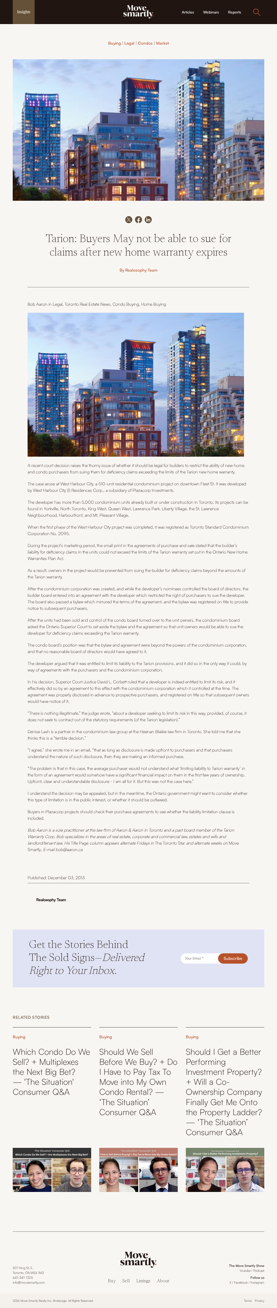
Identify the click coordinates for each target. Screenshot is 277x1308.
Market (162, 43)
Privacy (259, 1301)
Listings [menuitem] (143, 1281)
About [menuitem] (163, 1281)
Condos (145, 43)
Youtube (244, 1271)
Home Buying (153, 304)
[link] (138, 11)
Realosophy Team (141, 270)
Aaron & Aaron (129, 830)
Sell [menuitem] (126, 1281)
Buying (114, 43)
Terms (248, 1301)
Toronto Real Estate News (87, 304)
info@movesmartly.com (29, 1282)
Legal (129, 43)
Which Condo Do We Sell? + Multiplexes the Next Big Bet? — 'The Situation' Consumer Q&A (51, 1072)
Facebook (241, 1282)
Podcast (258, 1271)
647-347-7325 (23, 1278)
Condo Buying (126, 304)
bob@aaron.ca (69, 849)
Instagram (257, 1282)
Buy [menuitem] (112, 1281)
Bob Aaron (37, 304)
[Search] (256, 12)
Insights (23, 11)
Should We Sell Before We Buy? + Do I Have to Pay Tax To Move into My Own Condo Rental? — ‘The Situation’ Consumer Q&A (138, 1082)
